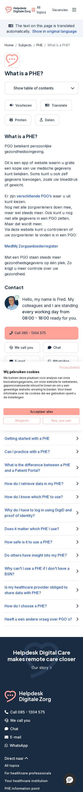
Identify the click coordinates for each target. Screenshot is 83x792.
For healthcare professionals (28, 773)
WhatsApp (19, 745)
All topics (41, 9)
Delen (49, 120)
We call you (20, 720)
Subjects (25, 45)
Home (9, 45)
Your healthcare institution (26, 781)
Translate (59, 105)
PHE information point (22, 788)
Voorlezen (23, 105)
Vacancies (60, 10)
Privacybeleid (69, 367)
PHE (39, 45)
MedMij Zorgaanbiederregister (31, 246)
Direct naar (14, 758)
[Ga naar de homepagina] (18, 11)
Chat (14, 728)
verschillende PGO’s (34, 196)
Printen (21, 120)
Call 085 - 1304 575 (30, 333)
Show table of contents (33, 88)
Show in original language (54, 31)
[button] (69, 779)
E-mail (15, 737)
